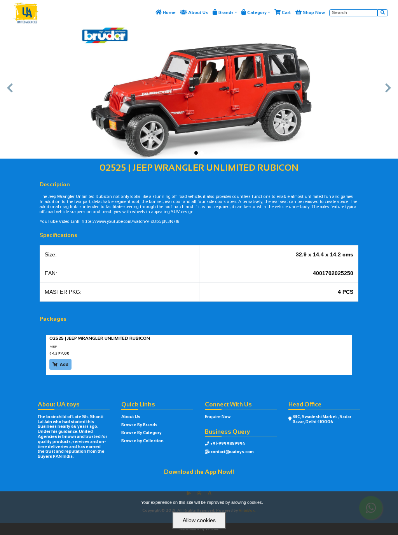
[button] (10, 92)
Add (60, 364)
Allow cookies (199, 520)
